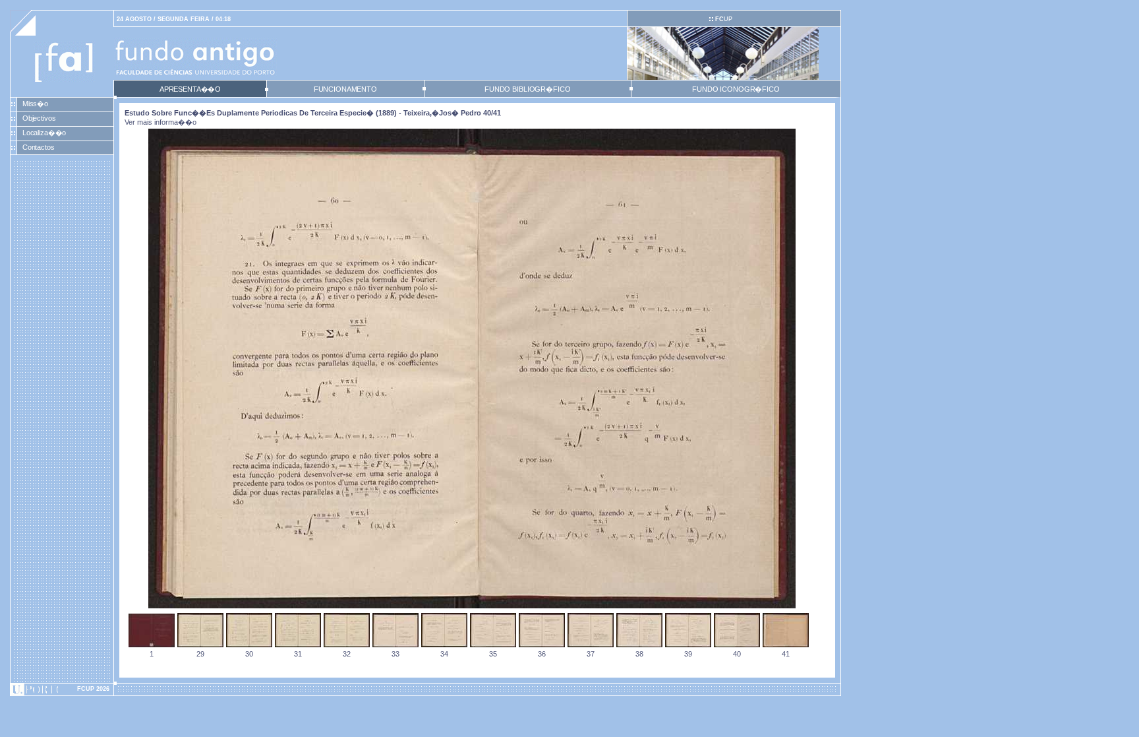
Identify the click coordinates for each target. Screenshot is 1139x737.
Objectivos (39, 118)
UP (723, 19)
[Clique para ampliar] (472, 606)
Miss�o (35, 104)
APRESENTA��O (190, 89)
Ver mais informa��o (160, 122)
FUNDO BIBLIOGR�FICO (527, 89)
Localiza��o (44, 133)
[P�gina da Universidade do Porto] (62, 689)
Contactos (38, 147)
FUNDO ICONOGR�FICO (736, 89)
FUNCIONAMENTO (345, 89)
